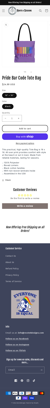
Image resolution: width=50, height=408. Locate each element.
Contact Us (11, 256)
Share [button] (8, 180)
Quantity (6, 113)
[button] (3, 11)
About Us (10, 262)
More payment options (25, 143)
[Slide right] (31, 72)
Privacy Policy (12, 275)
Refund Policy (12, 268)
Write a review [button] (25, 206)
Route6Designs (21, 403)
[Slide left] (19, 72)
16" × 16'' (9, 95)
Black (8, 106)
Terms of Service (14, 281)
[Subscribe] (41, 370)
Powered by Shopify (32, 403)
